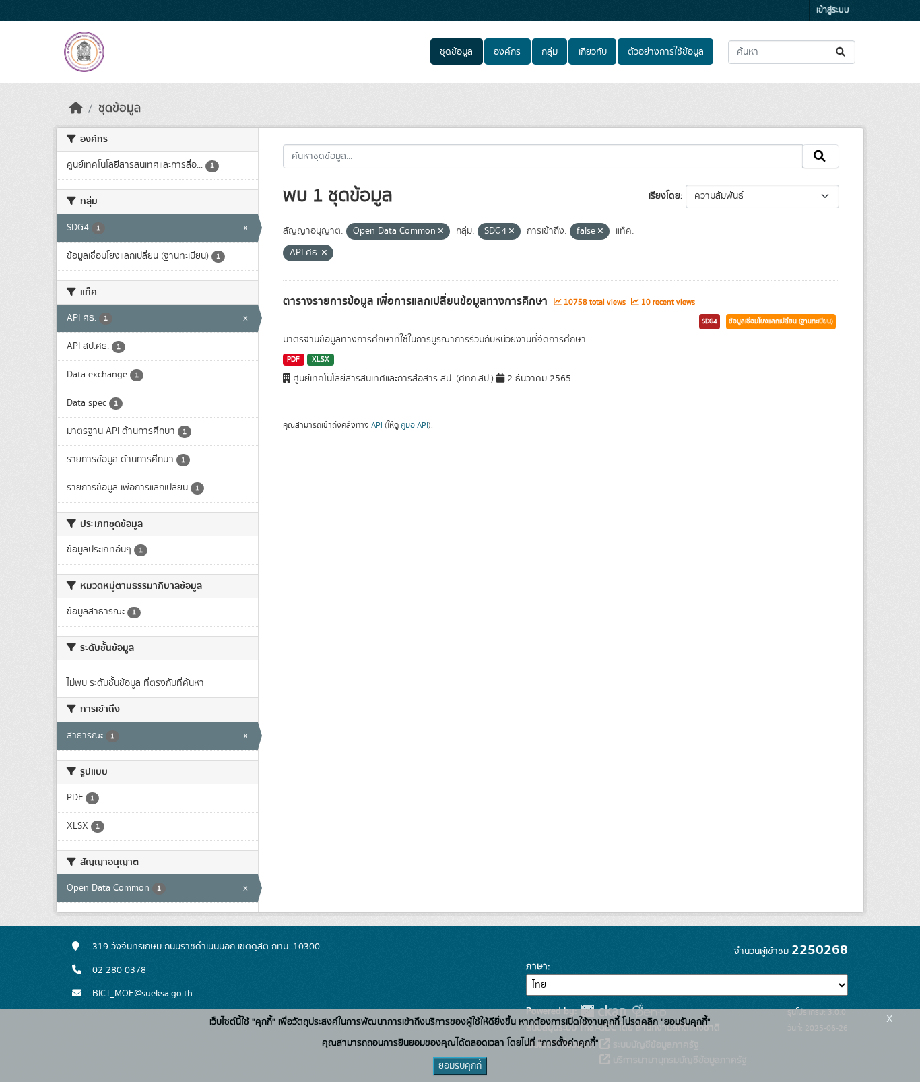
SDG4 (709, 321)
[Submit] (841, 52)
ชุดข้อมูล (456, 52)
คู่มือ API (414, 425)
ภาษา (537, 967)
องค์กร (507, 52)
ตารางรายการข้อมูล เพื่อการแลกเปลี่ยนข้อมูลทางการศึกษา (416, 301)
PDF (293, 359)
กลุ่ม (549, 52)
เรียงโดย (664, 196)
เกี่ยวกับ (593, 52)
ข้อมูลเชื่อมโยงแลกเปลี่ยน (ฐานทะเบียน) (781, 321)
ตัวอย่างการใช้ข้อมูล (666, 52)
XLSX (320, 359)
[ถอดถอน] (440, 231)
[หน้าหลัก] (76, 108)
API (377, 425)
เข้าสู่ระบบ (832, 10)
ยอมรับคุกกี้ (460, 1066)
